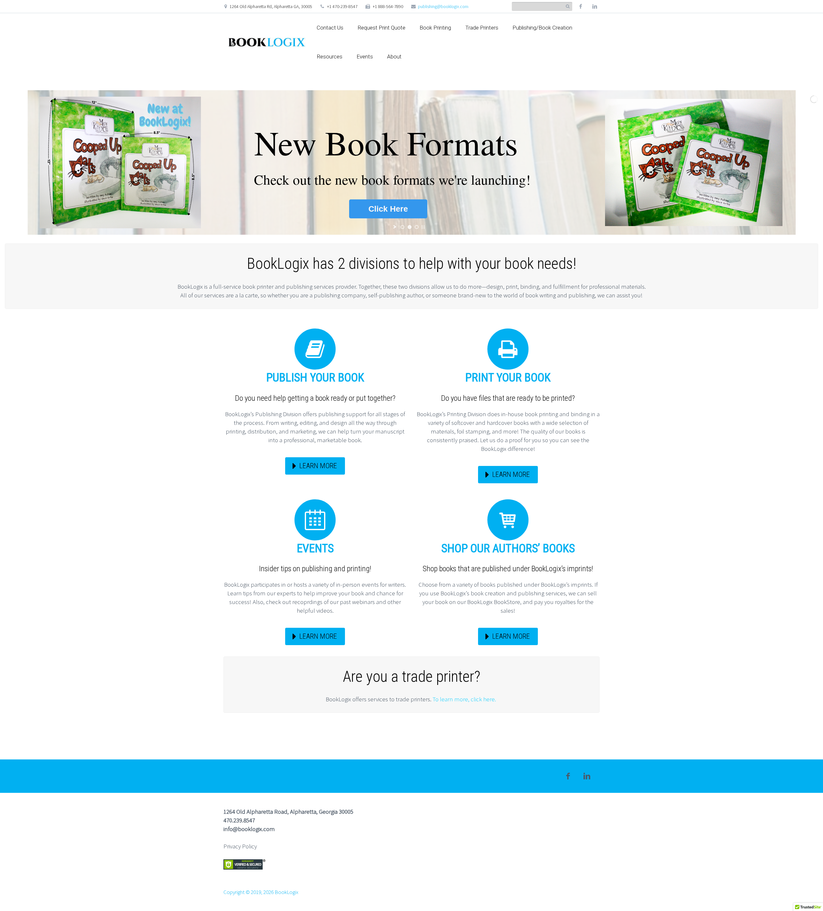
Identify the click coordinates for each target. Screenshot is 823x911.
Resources (329, 56)
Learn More (318, 466)
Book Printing (435, 27)
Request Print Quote (381, 27)
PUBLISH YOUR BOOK (315, 377)
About (394, 56)
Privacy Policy (240, 846)
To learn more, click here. (465, 699)
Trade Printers (481, 27)
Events (365, 56)
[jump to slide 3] (417, 227)
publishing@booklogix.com (443, 6)
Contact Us (330, 27)
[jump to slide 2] (410, 227)
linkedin (595, 6)
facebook (580, 6)
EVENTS (315, 548)
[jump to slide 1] (402, 227)
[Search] (567, 6)
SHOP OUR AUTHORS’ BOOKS (508, 548)
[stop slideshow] (423, 227)
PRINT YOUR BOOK (508, 377)
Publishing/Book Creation (542, 27)
